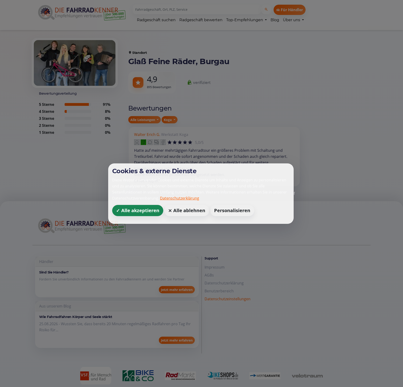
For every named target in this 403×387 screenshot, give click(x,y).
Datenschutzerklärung (179, 197)
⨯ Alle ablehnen (186, 210)
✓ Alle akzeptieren (137, 210)
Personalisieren (232, 210)
